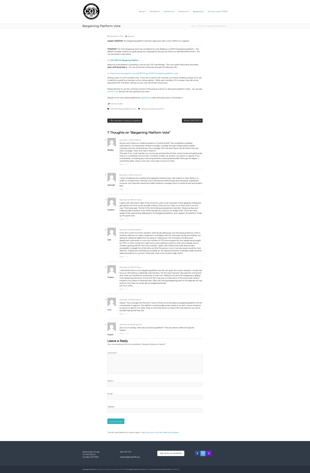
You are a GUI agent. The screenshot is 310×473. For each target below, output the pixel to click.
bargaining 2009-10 (157, 109)
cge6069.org (146, 98)
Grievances (168, 11)
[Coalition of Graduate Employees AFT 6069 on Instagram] (208, 453)
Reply (122, 164)
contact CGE (112, 91)
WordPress (175, 469)
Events (201, 26)
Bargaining (197, 11)
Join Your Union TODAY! (218, 11)
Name (110, 381)
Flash (149, 469)
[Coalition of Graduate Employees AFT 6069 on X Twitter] (202, 453)
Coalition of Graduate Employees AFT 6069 (111, 469)
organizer (130, 36)
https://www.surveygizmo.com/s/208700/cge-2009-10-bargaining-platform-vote (144, 73)
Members (154, 11)
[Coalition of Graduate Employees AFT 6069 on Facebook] (197, 453)
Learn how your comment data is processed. (160, 432)
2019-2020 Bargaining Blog (120, 109)
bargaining (145, 109)
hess (109, 310)
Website (110, 407)
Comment (112, 353)
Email (110, 394)
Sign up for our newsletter (171, 453)
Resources (182, 11)
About (141, 11)
